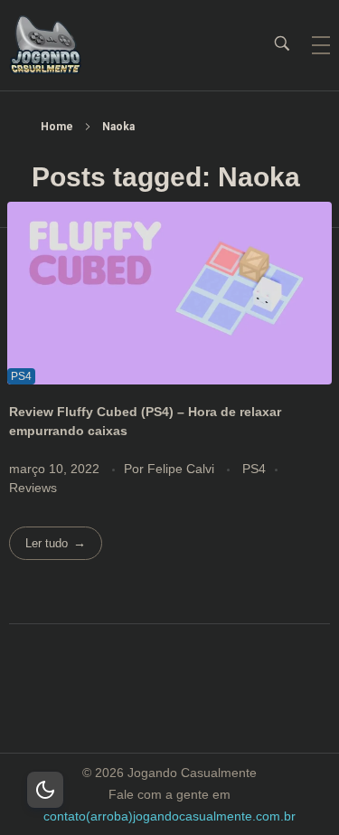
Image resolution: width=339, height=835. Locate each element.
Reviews (33, 487)
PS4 (254, 468)
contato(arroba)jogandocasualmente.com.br (169, 816)
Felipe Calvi (182, 468)
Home (57, 126)
